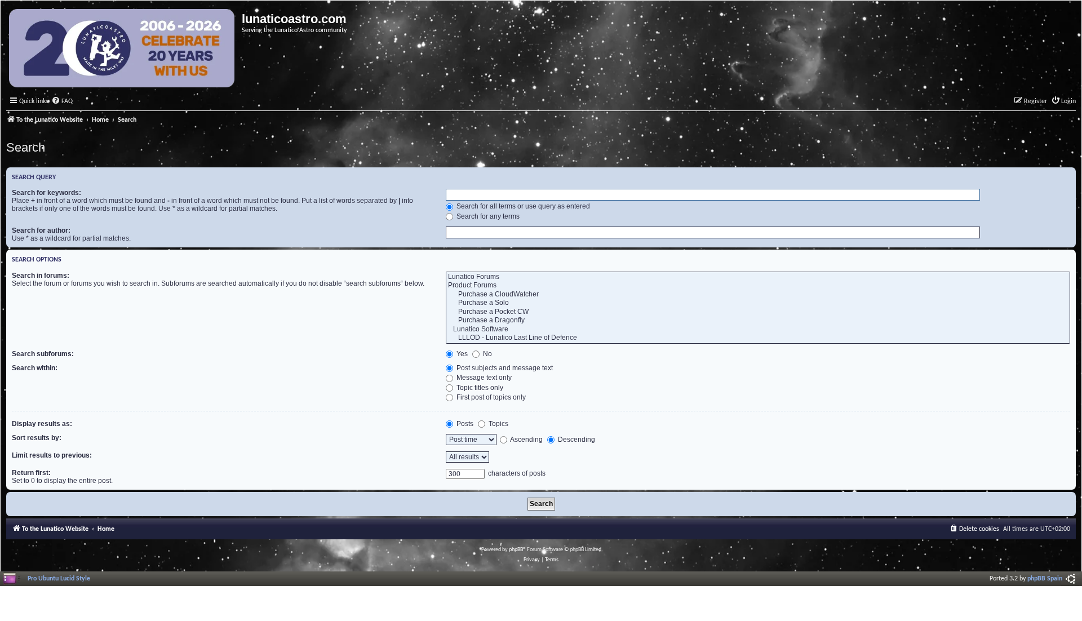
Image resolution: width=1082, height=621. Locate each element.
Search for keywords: (46, 193)
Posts (464, 424)
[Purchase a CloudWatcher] (758, 294)
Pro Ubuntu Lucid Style (59, 578)
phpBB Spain (1044, 578)
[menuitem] (62, 101)
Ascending (526, 439)
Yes (461, 354)
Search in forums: (40, 276)
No (486, 354)
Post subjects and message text (504, 368)
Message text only (483, 378)
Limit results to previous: (52, 455)
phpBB (516, 550)
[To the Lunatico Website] (122, 49)
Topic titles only (479, 388)
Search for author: (41, 230)
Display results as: (42, 424)
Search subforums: (43, 354)
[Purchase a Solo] (758, 303)
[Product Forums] (758, 285)
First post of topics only (490, 397)
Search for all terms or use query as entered (522, 206)
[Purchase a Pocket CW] (758, 312)
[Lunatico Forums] (758, 277)
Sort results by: (36, 438)
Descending (575, 439)
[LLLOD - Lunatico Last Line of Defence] (758, 338)
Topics (497, 424)
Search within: (34, 368)
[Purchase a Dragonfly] (758, 320)
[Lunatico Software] (758, 329)
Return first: (31, 473)
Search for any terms (487, 216)
